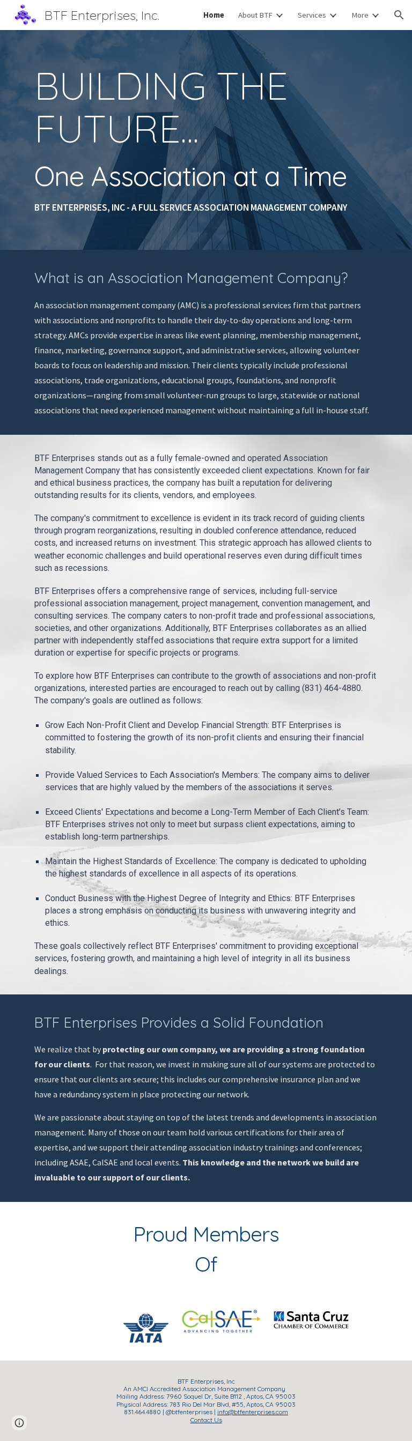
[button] (399, 15)
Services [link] (312, 15)
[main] (205, 140)
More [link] (360, 15)
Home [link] (213, 15)
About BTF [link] (255, 15)
